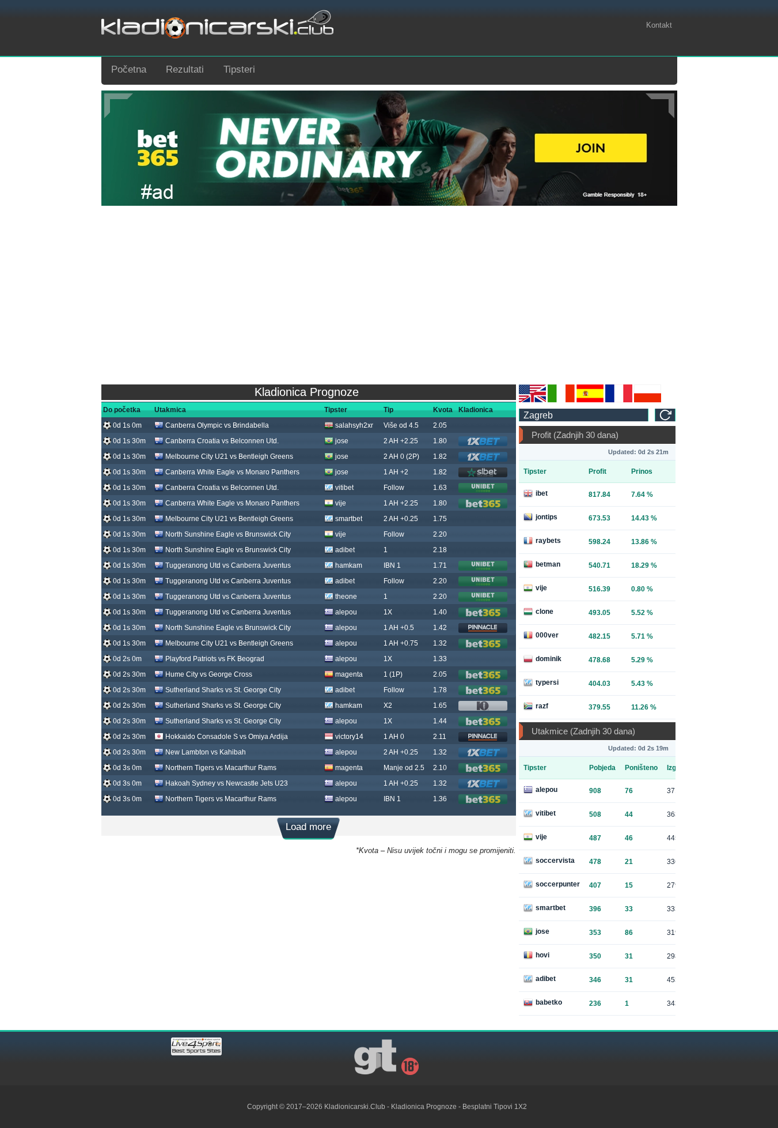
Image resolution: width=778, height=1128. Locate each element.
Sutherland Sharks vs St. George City (223, 690)
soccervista (555, 861)
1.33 (440, 659)
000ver (547, 635)
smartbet (348, 519)
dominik (548, 659)
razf (542, 706)
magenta (349, 674)
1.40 (440, 612)
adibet (345, 550)
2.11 (439, 737)
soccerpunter (558, 884)
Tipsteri (239, 69)
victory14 (349, 737)
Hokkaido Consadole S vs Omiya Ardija (226, 737)
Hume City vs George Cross (208, 674)
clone (544, 612)
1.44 (440, 721)
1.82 (440, 456)
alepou (346, 612)
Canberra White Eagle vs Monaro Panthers (232, 472)
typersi (547, 682)
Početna (128, 69)
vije (340, 503)
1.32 (440, 643)
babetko (549, 1002)
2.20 (440, 534)
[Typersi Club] (647, 400)
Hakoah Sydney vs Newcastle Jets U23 (226, 783)
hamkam (348, 565)
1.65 (440, 705)
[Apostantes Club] (590, 400)
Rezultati (185, 69)
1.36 (440, 799)
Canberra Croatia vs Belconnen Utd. (222, 441)
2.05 (440, 425)
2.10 (440, 768)
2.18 (440, 550)
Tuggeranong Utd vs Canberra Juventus (228, 565)
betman (548, 564)
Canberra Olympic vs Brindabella (217, 425)
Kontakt (659, 25)
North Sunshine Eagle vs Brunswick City (228, 534)
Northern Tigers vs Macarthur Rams (220, 768)
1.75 (440, 519)
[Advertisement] (389, 292)
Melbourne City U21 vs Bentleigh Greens (229, 456)
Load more (308, 826)
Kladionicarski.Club (354, 1107)
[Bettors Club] (532, 400)
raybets (548, 541)
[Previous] (118, 105)
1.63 (440, 488)
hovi (542, 955)
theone (346, 597)
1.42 (440, 628)
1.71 (440, 565)
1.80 (440, 441)
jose (341, 441)
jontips (546, 517)
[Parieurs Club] (618, 400)
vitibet (344, 488)
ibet (542, 493)
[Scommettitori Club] (561, 400)
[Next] (660, 105)
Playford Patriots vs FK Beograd (214, 659)
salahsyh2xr (354, 425)
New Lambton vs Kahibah (205, 752)
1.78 (440, 690)
